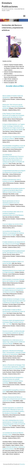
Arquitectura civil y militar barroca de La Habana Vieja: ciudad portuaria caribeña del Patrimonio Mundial (14, 341)
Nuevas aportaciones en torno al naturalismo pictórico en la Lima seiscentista (11, 202)
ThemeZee (22, 464)
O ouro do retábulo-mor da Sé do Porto (13, 224)
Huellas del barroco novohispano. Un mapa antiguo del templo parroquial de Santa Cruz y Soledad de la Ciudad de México (14, 300)
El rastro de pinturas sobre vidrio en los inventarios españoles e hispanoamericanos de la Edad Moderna (13, 213)
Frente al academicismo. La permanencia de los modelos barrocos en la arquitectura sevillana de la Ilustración (14, 290)
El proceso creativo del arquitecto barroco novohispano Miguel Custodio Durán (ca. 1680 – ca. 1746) (13, 322)
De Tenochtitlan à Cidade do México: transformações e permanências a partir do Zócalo (14, 311)
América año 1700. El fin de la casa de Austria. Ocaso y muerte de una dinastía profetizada (13, 106)
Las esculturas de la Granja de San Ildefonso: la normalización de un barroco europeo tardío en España (13, 233)
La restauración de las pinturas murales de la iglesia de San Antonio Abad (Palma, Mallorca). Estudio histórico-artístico (14, 190)
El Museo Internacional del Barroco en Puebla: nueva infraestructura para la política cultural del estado (14, 398)
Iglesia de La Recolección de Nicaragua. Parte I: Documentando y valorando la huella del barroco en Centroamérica (14, 352)
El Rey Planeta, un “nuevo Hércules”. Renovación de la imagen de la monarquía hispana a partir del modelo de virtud (13, 115)
